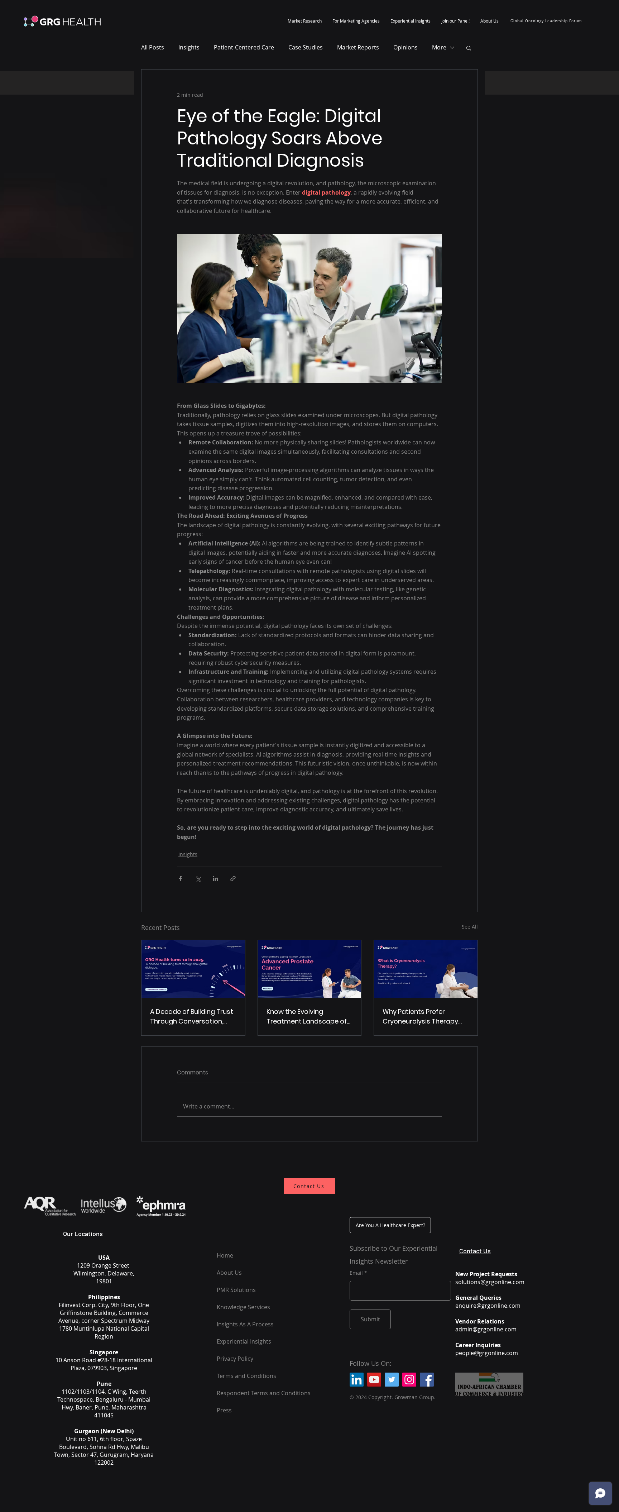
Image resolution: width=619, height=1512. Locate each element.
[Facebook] (427, 1380)
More (439, 47)
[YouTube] (374, 1380)
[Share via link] (233, 878)
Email (356, 1272)
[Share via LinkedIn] (215, 878)
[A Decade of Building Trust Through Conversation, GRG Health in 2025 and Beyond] (193, 969)
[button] (304, 21)
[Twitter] (392, 1380)
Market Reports (358, 47)
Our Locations (83, 1233)
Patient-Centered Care (244, 47)
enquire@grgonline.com (487, 1306)
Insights (189, 47)
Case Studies (305, 47)
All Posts (152, 47)
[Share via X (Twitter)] (198, 878)
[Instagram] (409, 1380)
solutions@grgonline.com (489, 1282)
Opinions (405, 47)
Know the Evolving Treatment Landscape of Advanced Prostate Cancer (307, 1016)
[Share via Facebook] (180, 878)
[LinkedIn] (357, 1380)
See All (470, 926)
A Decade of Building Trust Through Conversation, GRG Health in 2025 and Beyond (191, 1016)
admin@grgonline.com (486, 1329)
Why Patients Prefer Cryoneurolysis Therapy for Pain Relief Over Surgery (425, 1016)
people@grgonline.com (486, 1353)
